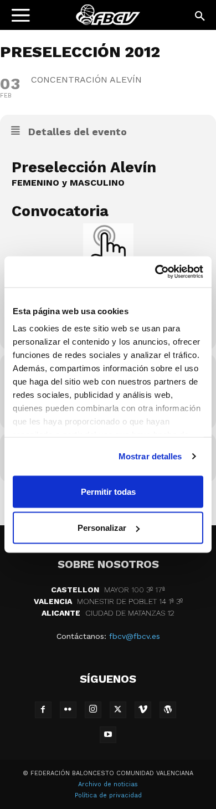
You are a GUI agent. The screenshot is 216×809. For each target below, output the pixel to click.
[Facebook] (43, 710)
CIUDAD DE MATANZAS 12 (108, 612)
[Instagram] (93, 710)
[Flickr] (68, 710)
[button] (200, 17)
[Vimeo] (143, 710)
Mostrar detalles (150, 456)
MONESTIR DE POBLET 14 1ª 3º (108, 601)
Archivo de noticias (108, 784)
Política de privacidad (108, 795)
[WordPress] (168, 710)
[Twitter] (118, 710)
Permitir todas (108, 491)
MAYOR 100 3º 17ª (108, 589)
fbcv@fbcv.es (134, 636)
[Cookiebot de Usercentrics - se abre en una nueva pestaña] (155, 272)
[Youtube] (108, 734)
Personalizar (102, 527)
